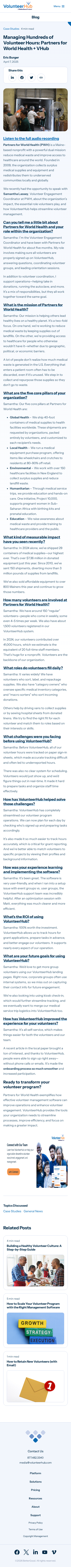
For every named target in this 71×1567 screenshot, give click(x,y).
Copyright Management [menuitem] (35, 1536)
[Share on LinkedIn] (12, 78)
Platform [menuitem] (35, 1473)
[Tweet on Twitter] (32, 78)
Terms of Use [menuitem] (36, 1529)
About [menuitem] (36, 1506)
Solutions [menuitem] (36, 1481)
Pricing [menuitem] (35, 1490)
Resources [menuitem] (35, 1498)
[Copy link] (41, 78)
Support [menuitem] (35, 1515)
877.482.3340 (35, 1457)
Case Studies (11, 28)
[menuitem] (17, 1552)
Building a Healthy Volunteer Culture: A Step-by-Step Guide (34, 1247)
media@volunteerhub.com (35, 1462)
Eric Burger (11, 57)
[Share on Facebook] (22, 78)
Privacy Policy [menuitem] (36, 1522)
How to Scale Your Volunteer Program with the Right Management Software (33, 1305)
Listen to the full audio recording (31, 138)
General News (33, 1211)
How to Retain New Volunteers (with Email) (32, 1363)
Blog (35, 17)
